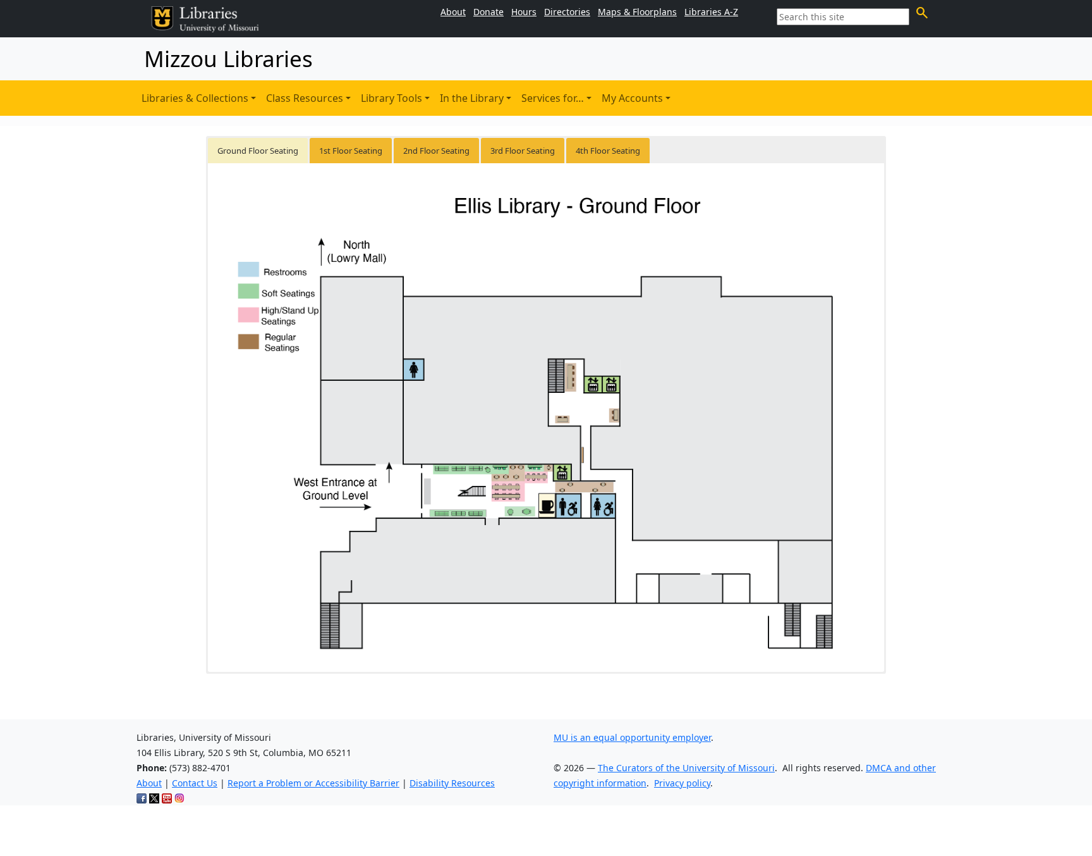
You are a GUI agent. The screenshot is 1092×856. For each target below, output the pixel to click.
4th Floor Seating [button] (608, 150)
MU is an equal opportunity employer (632, 737)
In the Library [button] (472, 98)
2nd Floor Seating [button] (436, 150)
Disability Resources (452, 783)
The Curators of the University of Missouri (686, 768)
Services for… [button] (552, 98)
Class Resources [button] (304, 98)
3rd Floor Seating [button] (522, 150)
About (149, 783)
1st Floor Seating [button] (350, 150)
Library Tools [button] (391, 98)
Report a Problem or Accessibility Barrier (313, 783)
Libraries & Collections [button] (195, 98)
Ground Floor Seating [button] (257, 150)
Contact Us (194, 783)
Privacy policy (682, 783)
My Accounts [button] (632, 98)
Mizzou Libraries (228, 58)
